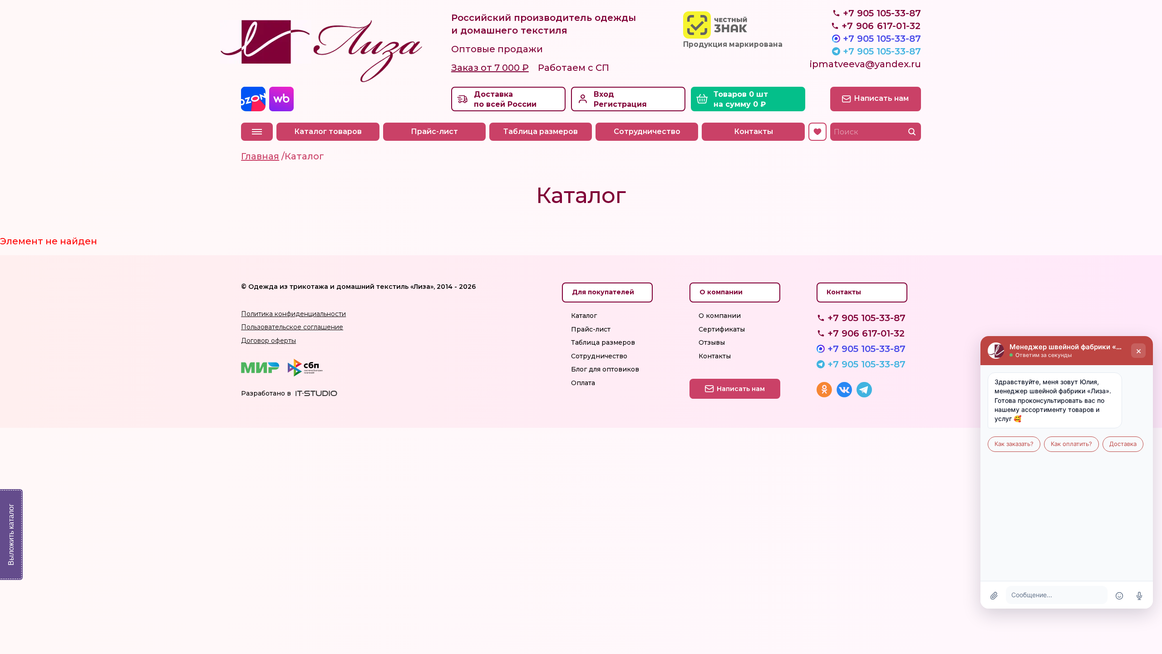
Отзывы (712, 342)
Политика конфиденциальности (293, 314)
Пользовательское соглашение (292, 327)
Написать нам (881, 98)
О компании (720, 316)
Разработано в (266, 393)
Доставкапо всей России (505, 99)
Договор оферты (268, 341)
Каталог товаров (328, 131)
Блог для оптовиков (605, 369)
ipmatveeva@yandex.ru (865, 64)
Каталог (584, 316)
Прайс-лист (434, 131)
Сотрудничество (647, 131)
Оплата (583, 383)
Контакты (753, 131)
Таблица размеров (540, 131)
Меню (257, 132)
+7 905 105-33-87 (882, 38)
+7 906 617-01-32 (866, 333)
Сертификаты (722, 329)
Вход (604, 94)
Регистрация (620, 104)
